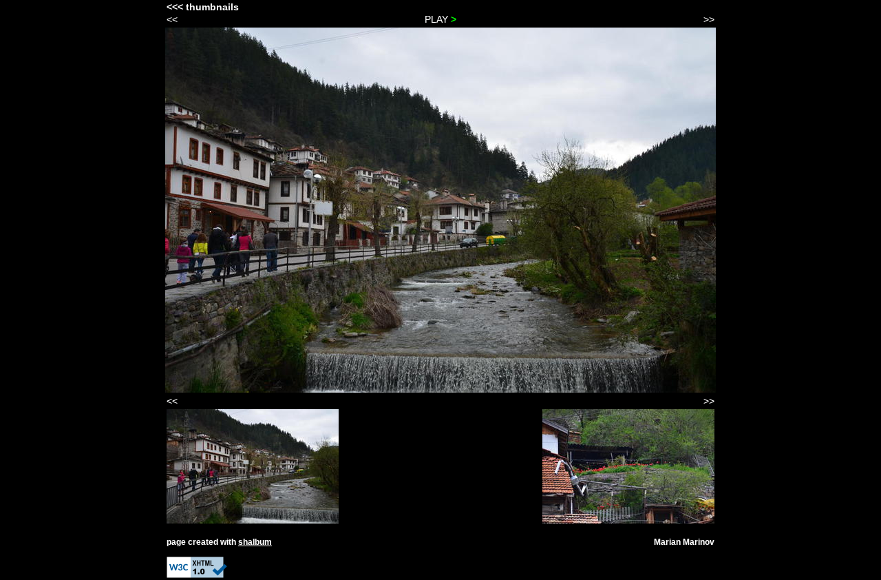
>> (708, 19)
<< (172, 19)
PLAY (440, 19)
